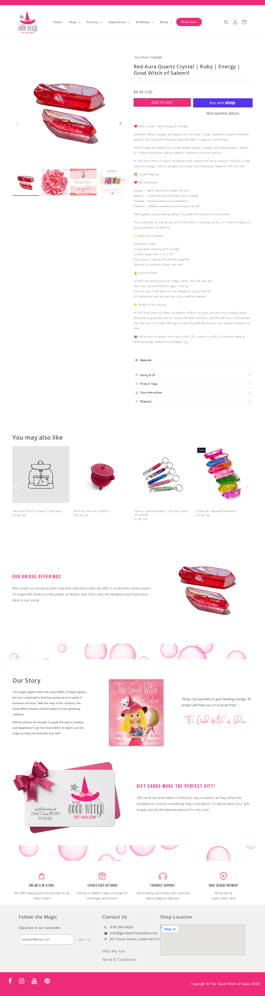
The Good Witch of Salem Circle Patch (36, 511)
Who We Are (113, 951)
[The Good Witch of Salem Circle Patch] (40, 476)
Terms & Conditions (119, 959)
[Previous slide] (17, 487)
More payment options (223, 113)
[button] (74, 22)
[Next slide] (248, 487)
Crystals (156, 57)
